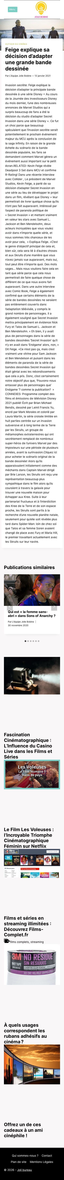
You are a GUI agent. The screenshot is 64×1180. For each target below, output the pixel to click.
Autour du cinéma (16, 44)
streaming (37, 942)
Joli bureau (24, 1170)
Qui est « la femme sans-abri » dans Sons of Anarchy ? (31, 614)
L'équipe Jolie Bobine (20, 75)
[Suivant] (54, 606)
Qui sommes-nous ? (25, 1155)
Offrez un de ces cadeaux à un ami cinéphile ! (23, 1130)
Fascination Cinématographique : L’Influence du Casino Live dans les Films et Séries (28, 746)
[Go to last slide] (10, 606)
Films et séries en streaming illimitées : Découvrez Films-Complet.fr (27, 926)
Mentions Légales (41, 1162)
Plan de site (18, 1162)
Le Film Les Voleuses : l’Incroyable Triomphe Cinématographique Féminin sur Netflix (29, 838)
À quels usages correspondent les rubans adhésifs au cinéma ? (25, 1033)
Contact (47, 1155)
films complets (19, 942)
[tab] (25, 641)
